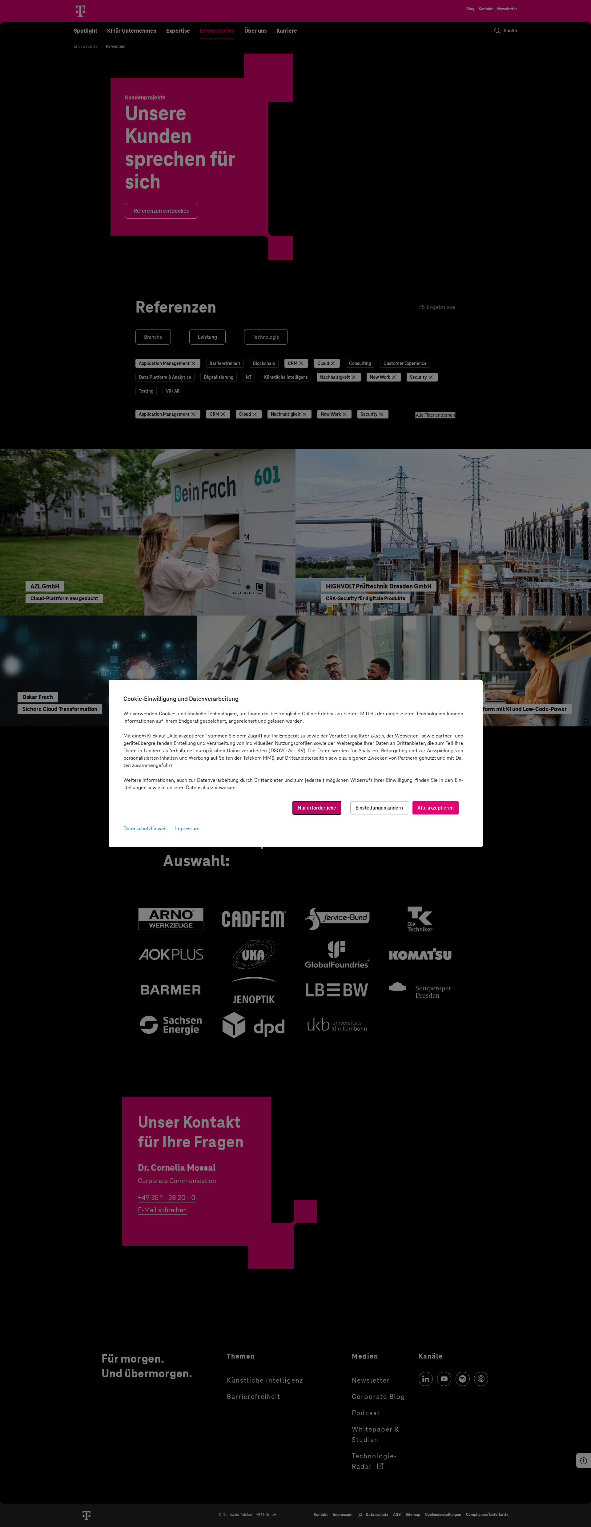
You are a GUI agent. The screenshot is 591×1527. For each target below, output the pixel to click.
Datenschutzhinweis (145, 828)
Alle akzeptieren (435, 808)
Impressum (187, 828)
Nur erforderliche (317, 808)
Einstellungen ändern (379, 808)
